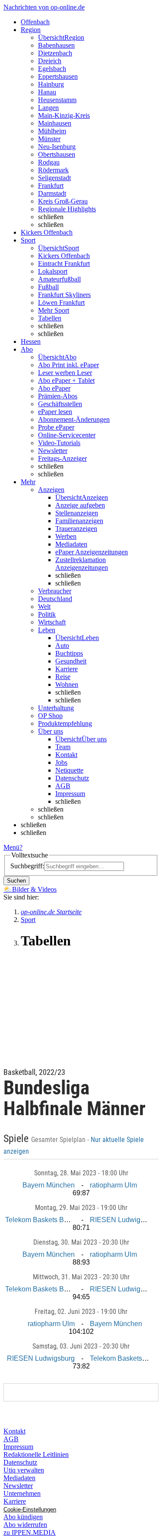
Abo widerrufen (25, 1524)
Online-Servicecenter (66, 435)
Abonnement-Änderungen (74, 419)
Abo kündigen (23, 1517)
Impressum (70, 793)
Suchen (16, 880)
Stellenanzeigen (76, 513)
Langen (48, 107)
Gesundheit (70, 661)
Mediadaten (71, 544)
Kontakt (66, 754)
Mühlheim (52, 131)
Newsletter (52, 450)
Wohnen (66, 684)
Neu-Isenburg (57, 146)
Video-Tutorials (59, 442)
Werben (65, 536)
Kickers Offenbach (64, 255)
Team (62, 747)
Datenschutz (72, 778)
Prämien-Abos (57, 396)
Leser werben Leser (65, 372)
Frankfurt (51, 185)
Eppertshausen (58, 76)
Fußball (48, 287)
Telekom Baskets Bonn (40, 1219)
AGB (62, 785)
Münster (49, 138)
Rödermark (53, 170)
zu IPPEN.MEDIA (29, 1532)
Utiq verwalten (23, 1470)
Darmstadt (52, 193)
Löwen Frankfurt (61, 302)
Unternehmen (22, 1493)
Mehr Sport (53, 310)
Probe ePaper (56, 427)
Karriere (66, 669)
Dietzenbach (55, 53)
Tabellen (49, 318)
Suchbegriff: (27, 866)
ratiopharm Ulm (113, 1185)
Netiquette (69, 770)
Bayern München (48, 1185)
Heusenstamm (57, 100)
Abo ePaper (54, 388)
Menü (11, 847)
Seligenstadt (54, 177)
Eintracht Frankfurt (64, 263)
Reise (62, 676)
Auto (62, 645)
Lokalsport (52, 271)
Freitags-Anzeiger (62, 458)
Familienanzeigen (79, 520)
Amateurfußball (59, 279)
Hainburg (51, 84)
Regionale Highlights (67, 209)
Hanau (47, 92)
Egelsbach (52, 68)
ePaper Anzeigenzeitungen (91, 552)
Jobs (61, 762)
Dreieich (49, 61)
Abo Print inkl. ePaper (68, 365)
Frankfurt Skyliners (64, 294)
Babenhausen (56, 45)
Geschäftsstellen (60, 404)
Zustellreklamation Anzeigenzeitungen (81, 563)
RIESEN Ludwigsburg (124, 1219)
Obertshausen (56, 154)
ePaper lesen (55, 411)
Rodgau (49, 162)
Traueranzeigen (76, 528)
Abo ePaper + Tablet (66, 380)
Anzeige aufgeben (80, 505)
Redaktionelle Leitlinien (36, 1454)
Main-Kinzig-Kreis (64, 115)
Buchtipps (69, 653)
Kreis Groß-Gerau (63, 201)
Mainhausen (54, 123)
